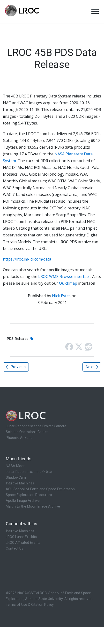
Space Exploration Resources (29, 495)
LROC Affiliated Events (23, 543)
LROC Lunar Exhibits (21, 537)
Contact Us (14, 548)
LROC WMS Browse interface (64, 276)
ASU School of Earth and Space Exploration (40, 489)
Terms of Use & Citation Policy (29, 605)
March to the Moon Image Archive (33, 506)
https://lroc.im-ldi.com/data (27, 259)
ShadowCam (16, 477)
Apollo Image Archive (23, 501)
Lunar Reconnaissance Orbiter (29, 472)
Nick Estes (61, 295)
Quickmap (68, 283)
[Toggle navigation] (95, 11)
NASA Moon (15, 466)
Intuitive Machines (20, 483)
